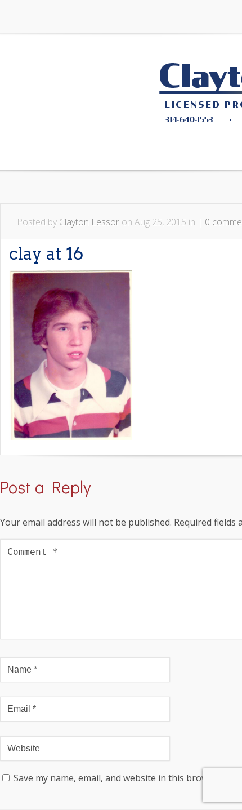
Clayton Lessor (89, 222)
